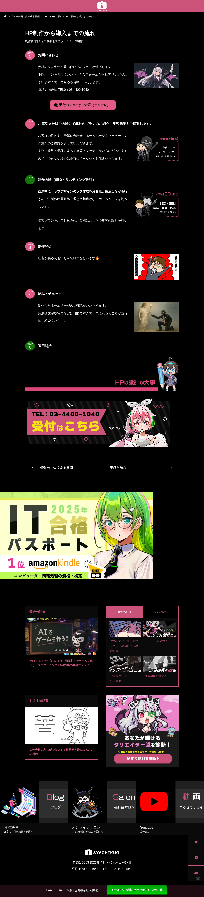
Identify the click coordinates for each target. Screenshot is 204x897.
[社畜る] (102, 6)
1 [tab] (56, 650)
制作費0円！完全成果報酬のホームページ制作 (54, 41)
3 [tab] (64, 650)
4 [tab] (67, 650)
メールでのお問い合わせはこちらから (135, 890)
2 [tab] (60, 650)
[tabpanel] (61, 644)
